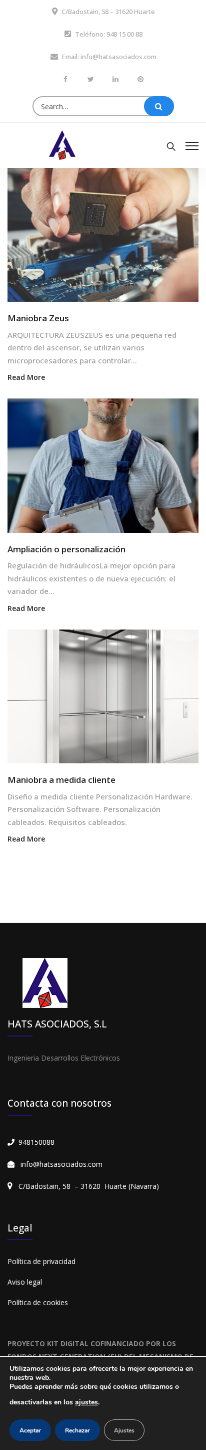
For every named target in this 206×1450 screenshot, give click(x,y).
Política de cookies (38, 1302)
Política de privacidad (42, 1261)
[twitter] (90, 79)
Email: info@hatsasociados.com (109, 56)
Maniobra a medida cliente (62, 779)
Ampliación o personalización (67, 549)
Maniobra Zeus (38, 318)
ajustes (86, 1402)
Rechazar (77, 1430)
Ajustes (124, 1430)
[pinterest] (140, 79)
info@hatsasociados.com (61, 1164)
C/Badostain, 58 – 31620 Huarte (108, 11)
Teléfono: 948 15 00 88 (108, 34)
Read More (26, 377)
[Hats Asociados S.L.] (62, 144)
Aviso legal (25, 1282)
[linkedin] (115, 79)
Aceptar (30, 1430)
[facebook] (65, 79)
